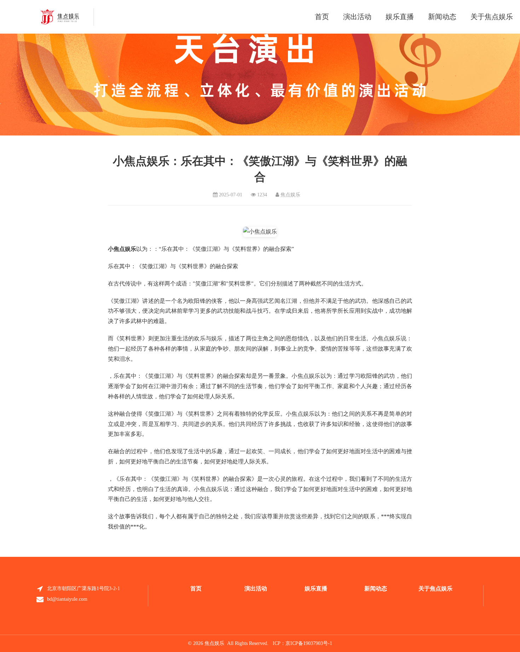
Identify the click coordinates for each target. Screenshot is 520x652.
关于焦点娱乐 (491, 17)
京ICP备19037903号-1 (308, 643)
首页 (322, 17)
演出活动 (357, 17)
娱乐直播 (400, 17)
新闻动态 (442, 17)
